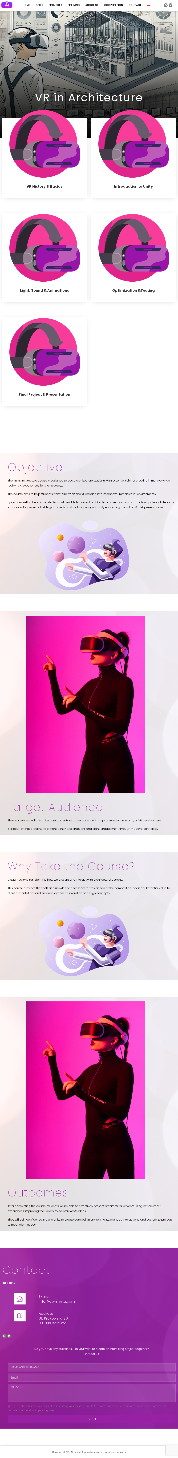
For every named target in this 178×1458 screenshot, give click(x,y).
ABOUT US (91, 5)
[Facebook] (166, 5)
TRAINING (73, 5)
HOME (26, 5)
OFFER (39, 5)
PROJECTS (55, 5)
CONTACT (134, 5)
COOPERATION (113, 5)
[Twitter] (170, 5)
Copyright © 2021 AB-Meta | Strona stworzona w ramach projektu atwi (89, 1452)
